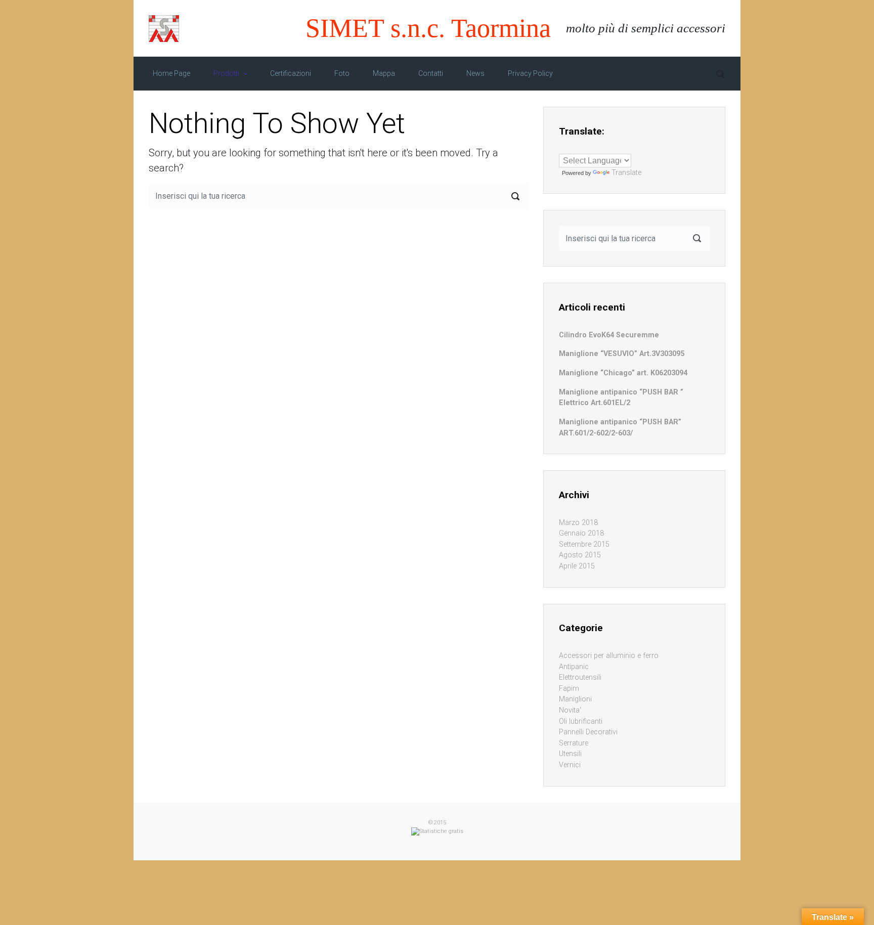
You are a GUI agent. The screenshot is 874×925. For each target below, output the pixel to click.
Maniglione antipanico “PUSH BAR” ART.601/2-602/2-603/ (620, 427)
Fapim (569, 688)
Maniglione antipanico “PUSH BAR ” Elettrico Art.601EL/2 (621, 398)
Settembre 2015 (584, 544)
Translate (626, 172)
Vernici (570, 765)
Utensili (570, 754)
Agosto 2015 (580, 555)
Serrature (573, 743)
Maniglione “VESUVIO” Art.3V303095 (621, 353)
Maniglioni (575, 699)
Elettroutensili (580, 677)
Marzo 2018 (578, 522)
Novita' (570, 710)
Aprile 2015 (577, 566)
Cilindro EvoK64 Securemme (609, 335)
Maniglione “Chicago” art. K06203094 (623, 373)
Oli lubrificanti (580, 721)
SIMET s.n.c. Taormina (428, 28)
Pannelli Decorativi (588, 732)
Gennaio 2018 (581, 533)
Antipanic (574, 667)
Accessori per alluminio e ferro (609, 655)
